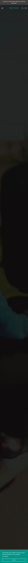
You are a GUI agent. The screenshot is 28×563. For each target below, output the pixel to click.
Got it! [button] (14, 560)
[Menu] (2, 8)
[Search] (22, 8)
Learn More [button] (5, 556)
